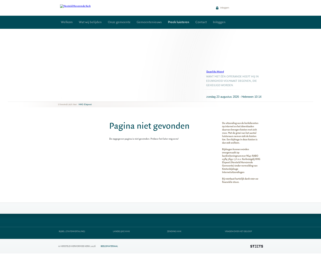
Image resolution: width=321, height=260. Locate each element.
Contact (201, 22)
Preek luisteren (178, 22)
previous (59, 98)
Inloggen (219, 22)
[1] (62, 98)
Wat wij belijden (90, 22)
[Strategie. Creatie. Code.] (256, 246)
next (64, 98)
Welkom (67, 22)
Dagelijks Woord (215, 71)
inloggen (224, 7)
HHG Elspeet (85, 104)
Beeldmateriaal (109, 246)
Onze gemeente (119, 22)
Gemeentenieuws (149, 22)
